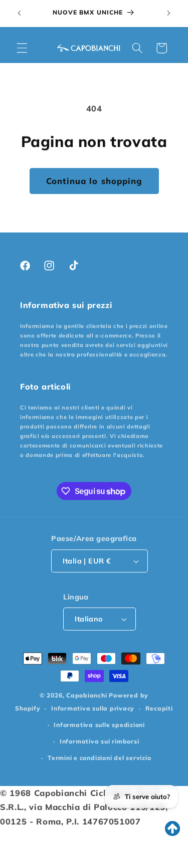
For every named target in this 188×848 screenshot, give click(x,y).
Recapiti (159, 708)
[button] (22, 48)
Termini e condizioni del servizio (99, 758)
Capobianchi (86, 695)
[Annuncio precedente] (20, 13)
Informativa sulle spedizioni (99, 724)
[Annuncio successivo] (169, 13)
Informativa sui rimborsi (99, 741)
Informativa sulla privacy (92, 708)
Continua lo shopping (94, 181)
